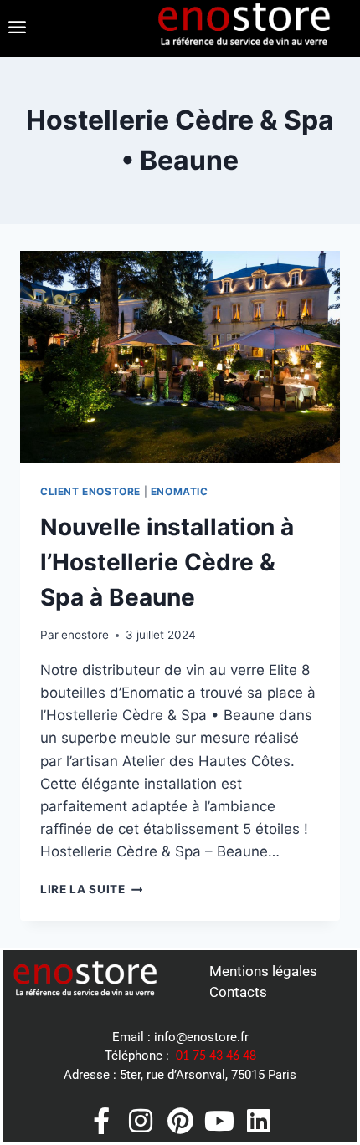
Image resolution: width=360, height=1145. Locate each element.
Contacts (238, 992)
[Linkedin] (258, 1120)
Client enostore (90, 491)
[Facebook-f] (101, 1120)
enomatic (179, 491)
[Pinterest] (180, 1120)
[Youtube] (219, 1120)
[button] (16, 28)
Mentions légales (263, 971)
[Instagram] (140, 1120)
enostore (85, 635)
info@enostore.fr (201, 1037)
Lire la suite (91, 889)
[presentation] (180, 357)
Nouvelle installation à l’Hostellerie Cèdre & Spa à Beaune (167, 562)
